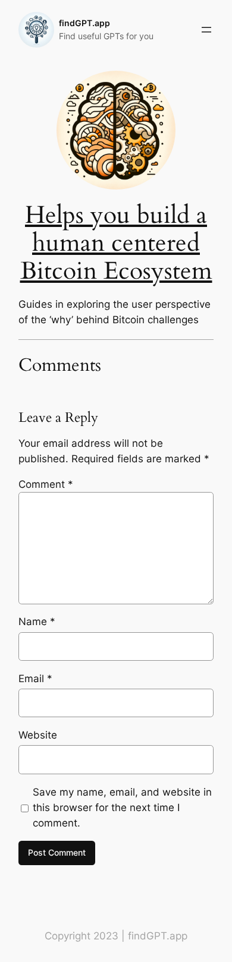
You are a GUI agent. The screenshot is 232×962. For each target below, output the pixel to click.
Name (36, 621)
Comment (45, 484)
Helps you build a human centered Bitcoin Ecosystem (116, 243)
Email (35, 679)
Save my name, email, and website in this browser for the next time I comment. (122, 807)
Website (37, 735)
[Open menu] (206, 30)
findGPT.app (84, 23)
